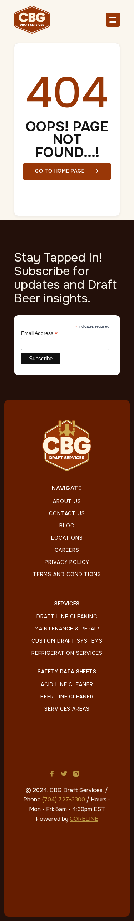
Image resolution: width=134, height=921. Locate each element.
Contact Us (67, 513)
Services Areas (67, 709)
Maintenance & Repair (67, 628)
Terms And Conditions (67, 574)
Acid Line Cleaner (67, 684)
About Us (67, 501)
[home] (35, 20)
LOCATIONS (67, 538)
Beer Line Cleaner (67, 696)
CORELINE (84, 819)
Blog (67, 525)
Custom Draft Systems (67, 641)
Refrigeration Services (66, 653)
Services (67, 604)
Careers (67, 550)
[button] (113, 20)
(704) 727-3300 (63, 799)
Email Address (39, 333)
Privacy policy (67, 562)
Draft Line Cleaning (66, 616)
